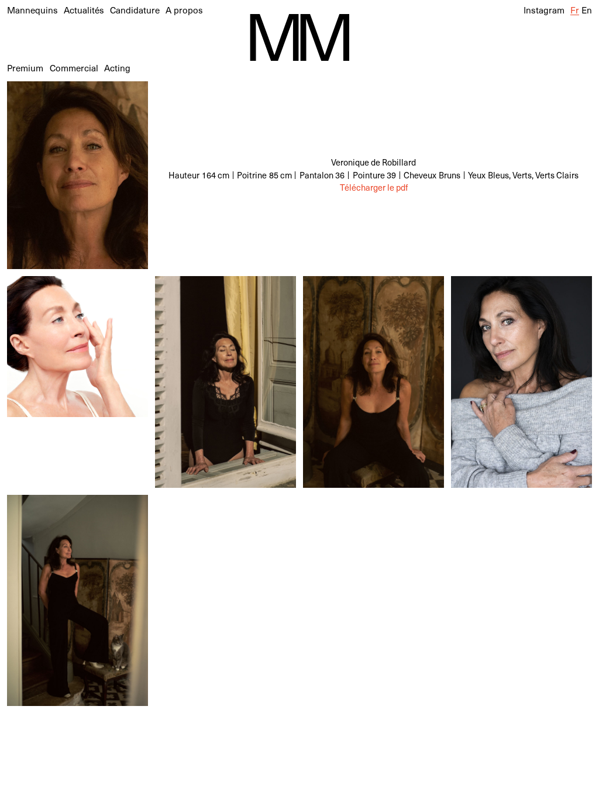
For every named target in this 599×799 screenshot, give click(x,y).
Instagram (544, 9)
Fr (574, 9)
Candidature (135, 9)
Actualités (84, 9)
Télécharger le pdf (374, 187)
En (586, 9)
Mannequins (32, 9)
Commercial (74, 67)
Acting (117, 67)
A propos (184, 9)
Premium (25, 67)
